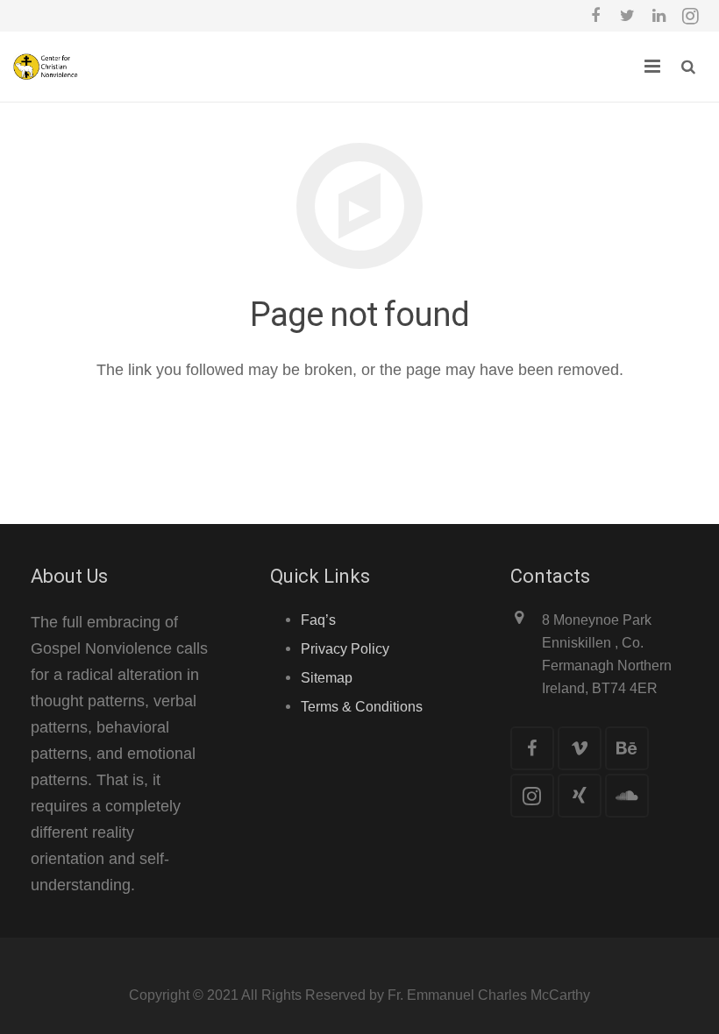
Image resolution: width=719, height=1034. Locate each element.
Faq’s (318, 619)
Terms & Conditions (362, 706)
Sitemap (326, 677)
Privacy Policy (345, 648)
